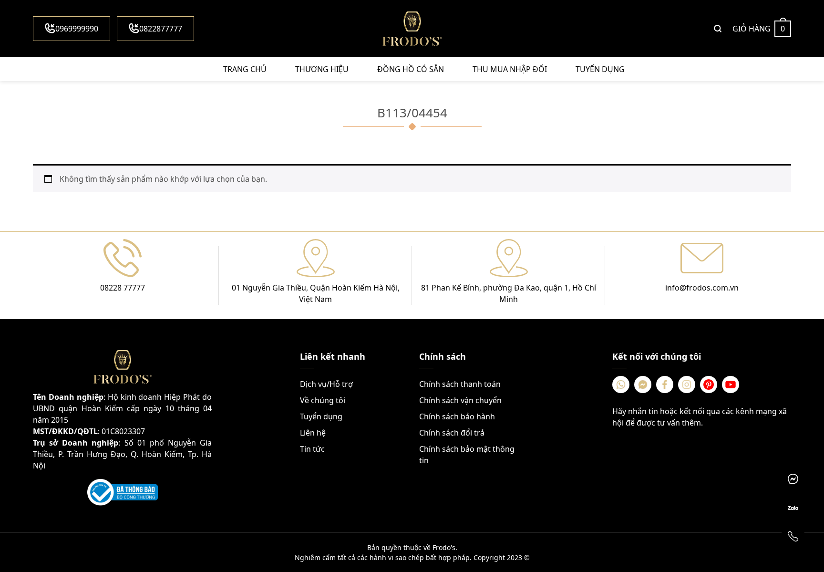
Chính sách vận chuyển (460, 400)
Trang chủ (245, 69)
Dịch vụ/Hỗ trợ (326, 384)
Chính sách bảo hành (457, 416)
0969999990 (76, 28)
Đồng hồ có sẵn (410, 69)
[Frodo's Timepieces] (412, 28)
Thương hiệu (322, 69)
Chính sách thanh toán (460, 384)
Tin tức (312, 449)
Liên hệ (313, 432)
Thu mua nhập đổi (510, 69)
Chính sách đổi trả (451, 432)
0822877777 (160, 28)
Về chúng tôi (322, 400)
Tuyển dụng (600, 69)
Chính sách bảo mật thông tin (467, 455)
